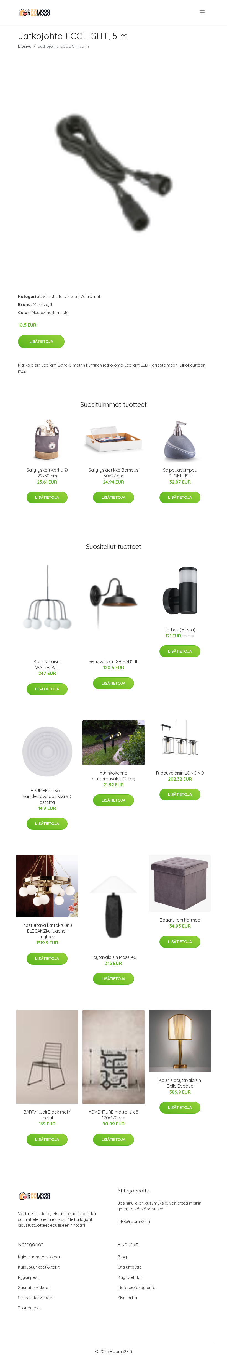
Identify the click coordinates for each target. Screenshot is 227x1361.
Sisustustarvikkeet (60, 296)
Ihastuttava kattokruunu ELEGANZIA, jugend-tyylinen (47, 931)
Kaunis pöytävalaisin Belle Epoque (180, 1083)
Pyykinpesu (29, 1277)
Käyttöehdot (130, 1277)
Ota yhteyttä (130, 1267)
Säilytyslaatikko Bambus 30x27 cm (113, 473)
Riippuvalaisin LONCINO (180, 773)
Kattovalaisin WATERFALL (47, 664)
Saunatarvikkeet (34, 1287)
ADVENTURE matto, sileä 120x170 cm (113, 1114)
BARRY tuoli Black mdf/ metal (47, 1114)
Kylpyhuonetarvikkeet (39, 1256)
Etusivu (24, 46)
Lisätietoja (41, 341)
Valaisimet (90, 296)
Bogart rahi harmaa (180, 920)
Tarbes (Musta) (180, 630)
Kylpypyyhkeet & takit (39, 1267)
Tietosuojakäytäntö (137, 1287)
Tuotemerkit (29, 1308)
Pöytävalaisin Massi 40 (113, 957)
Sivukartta (127, 1297)
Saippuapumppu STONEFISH (180, 473)
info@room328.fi (134, 1221)
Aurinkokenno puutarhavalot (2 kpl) (113, 775)
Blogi (123, 1256)
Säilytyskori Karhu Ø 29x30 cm (47, 473)
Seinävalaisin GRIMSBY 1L (113, 661)
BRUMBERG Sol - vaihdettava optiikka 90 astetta (47, 796)
